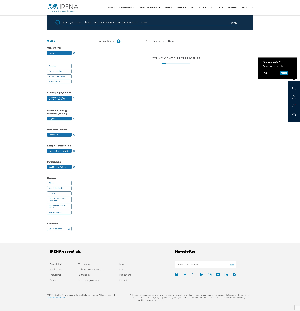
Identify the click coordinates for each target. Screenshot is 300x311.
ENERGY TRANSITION (120, 7)
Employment (56, 269)
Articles (52, 66)
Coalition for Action (57, 167)
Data (220, 7)
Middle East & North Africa (57, 206)
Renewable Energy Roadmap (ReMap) (57, 98)
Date (171, 41)
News (168, 7)
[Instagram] (209, 274)
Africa (51, 183)
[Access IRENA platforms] (294, 97)
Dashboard (53, 135)
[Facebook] (185, 274)
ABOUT (245, 7)
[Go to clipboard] (294, 114)
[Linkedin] (226, 274)
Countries (52, 224)
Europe (52, 193)
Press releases (55, 81)
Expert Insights (55, 71)
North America (55, 213)
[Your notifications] (294, 105)
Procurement (56, 275)
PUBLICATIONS (185, 7)
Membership (84, 264)
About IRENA (56, 264)
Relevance (159, 41)
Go (232, 265)
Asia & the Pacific (56, 188)
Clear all (51, 41)
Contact (54, 280)
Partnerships (84, 275)
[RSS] (234, 274)
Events (232, 7)
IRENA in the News (57, 76)
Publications (125, 275)
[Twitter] (193, 274)
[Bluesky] (176, 274)
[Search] (294, 88)
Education (205, 7)
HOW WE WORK (148, 7)
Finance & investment (58, 151)
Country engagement (88, 280)
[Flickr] (218, 274)
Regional (52, 119)
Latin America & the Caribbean (57, 199)
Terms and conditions (56, 298)
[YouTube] (201, 274)
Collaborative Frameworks (91, 269)
